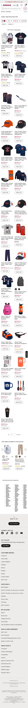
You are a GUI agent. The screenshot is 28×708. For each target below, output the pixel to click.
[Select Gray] (20, 456)
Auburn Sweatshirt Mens (25, 498)
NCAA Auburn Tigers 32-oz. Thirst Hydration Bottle (20, 318)
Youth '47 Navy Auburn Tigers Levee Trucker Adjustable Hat (20, 133)
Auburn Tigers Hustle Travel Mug (20, 369)
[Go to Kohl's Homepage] (7, 5)
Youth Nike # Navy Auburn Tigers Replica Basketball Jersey (7, 107)
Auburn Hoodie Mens (16, 510)
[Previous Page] (9, 434)
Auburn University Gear (8, 497)
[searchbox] (11, 8)
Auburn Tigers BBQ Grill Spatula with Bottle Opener (21, 107)
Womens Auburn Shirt (16, 491)
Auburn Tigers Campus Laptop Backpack (20, 292)
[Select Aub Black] (19, 289)
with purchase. (14, 1)
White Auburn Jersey (25, 495)
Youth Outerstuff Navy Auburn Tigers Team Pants (6, 264)
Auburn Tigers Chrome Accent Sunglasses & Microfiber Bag (7, 185)
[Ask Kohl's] (25, 8)
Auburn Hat (8, 505)
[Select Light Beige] (7, 456)
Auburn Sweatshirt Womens (17, 494)
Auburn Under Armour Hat (25, 488)
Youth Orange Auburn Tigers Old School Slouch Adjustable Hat (6, 133)
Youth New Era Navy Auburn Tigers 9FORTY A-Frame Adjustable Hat (21, 212)
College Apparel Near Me (7, 494)
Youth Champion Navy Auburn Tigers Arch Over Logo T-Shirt (20, 76)
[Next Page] (17, 434)
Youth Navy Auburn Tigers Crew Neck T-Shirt (20, 47)
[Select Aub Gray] (16, 289)
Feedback (26, 354)
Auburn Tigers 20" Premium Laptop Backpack (6, 318)
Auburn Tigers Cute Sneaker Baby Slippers (7, 342)
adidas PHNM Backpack (5, 459)
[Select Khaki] (16, 456)
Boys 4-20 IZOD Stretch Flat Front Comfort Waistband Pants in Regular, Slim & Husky (20, 460)
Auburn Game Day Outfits (17, 485)
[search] (3, 8)
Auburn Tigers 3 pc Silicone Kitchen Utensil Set (21, 394)
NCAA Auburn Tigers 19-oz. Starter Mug (6, 393)
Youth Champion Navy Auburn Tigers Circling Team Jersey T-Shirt (7, 159)
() (9, 52)
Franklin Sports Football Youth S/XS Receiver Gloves (7, 47)
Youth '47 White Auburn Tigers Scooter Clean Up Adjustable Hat (21, 264)
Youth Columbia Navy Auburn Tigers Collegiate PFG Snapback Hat (6, 212)
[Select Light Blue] (3, 456)
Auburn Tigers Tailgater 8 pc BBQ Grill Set (7, 369)
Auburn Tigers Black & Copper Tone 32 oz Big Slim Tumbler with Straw (7, 420)
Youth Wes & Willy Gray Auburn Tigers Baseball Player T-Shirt (7, 238)
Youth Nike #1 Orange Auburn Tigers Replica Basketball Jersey (20, 238)
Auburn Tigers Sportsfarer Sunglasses (21, 342)
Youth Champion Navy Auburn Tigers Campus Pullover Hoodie (20, 185)
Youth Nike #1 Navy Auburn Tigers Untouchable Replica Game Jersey (6, 290)
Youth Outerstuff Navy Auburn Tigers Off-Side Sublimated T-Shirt (21, 159)
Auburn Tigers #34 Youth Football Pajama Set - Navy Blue (6, 76)
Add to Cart (5, 55)
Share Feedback (14, 523)
